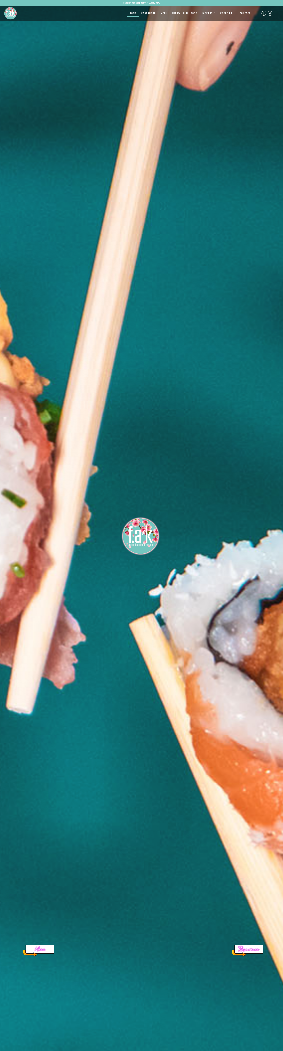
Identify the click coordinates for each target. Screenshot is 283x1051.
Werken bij (227, 13)
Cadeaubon (148, 13)
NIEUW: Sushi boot (184, 13)
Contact (245, 13)
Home (133, 13)
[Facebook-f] (263, 13)
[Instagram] (270, 13)
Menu (164, 13)
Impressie (208, 13)
